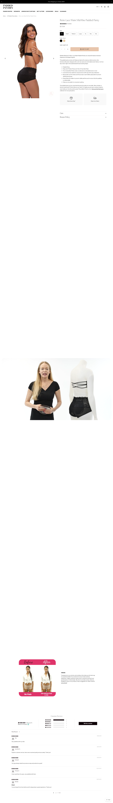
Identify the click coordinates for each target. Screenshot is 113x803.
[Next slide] (111, 1)
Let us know (64, 683)
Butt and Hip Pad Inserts (97, 89)
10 (34, 96)
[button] (48, 719)
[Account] (105, 6)
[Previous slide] (1, 1)
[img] (15, 736)
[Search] (101, 6)
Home (4, 16)
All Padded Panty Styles (12, 16)
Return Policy (65, 117)
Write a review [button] (88, 723)
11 (36, 96)
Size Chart (63, 45)
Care (61, 113)
